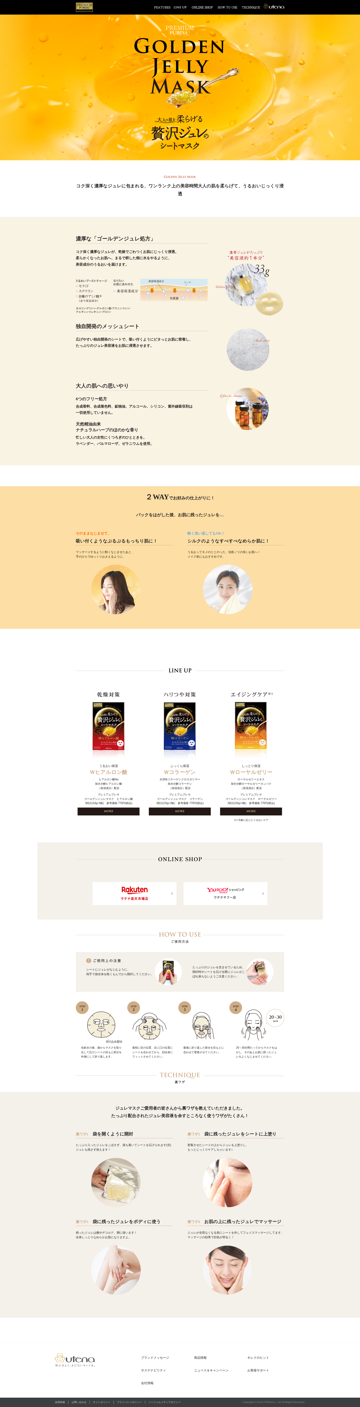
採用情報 (60, 1402)
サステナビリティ (153, 1370)
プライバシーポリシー (129, 1402)
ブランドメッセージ (155, 1357)
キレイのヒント (258, 1357)
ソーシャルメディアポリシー (164, 1402)
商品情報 (200, 1357)
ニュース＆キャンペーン (211, 1370)
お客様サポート (258, 1370)
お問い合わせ (78, 1402)
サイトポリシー (101, 1402)
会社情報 (147, 1383)
